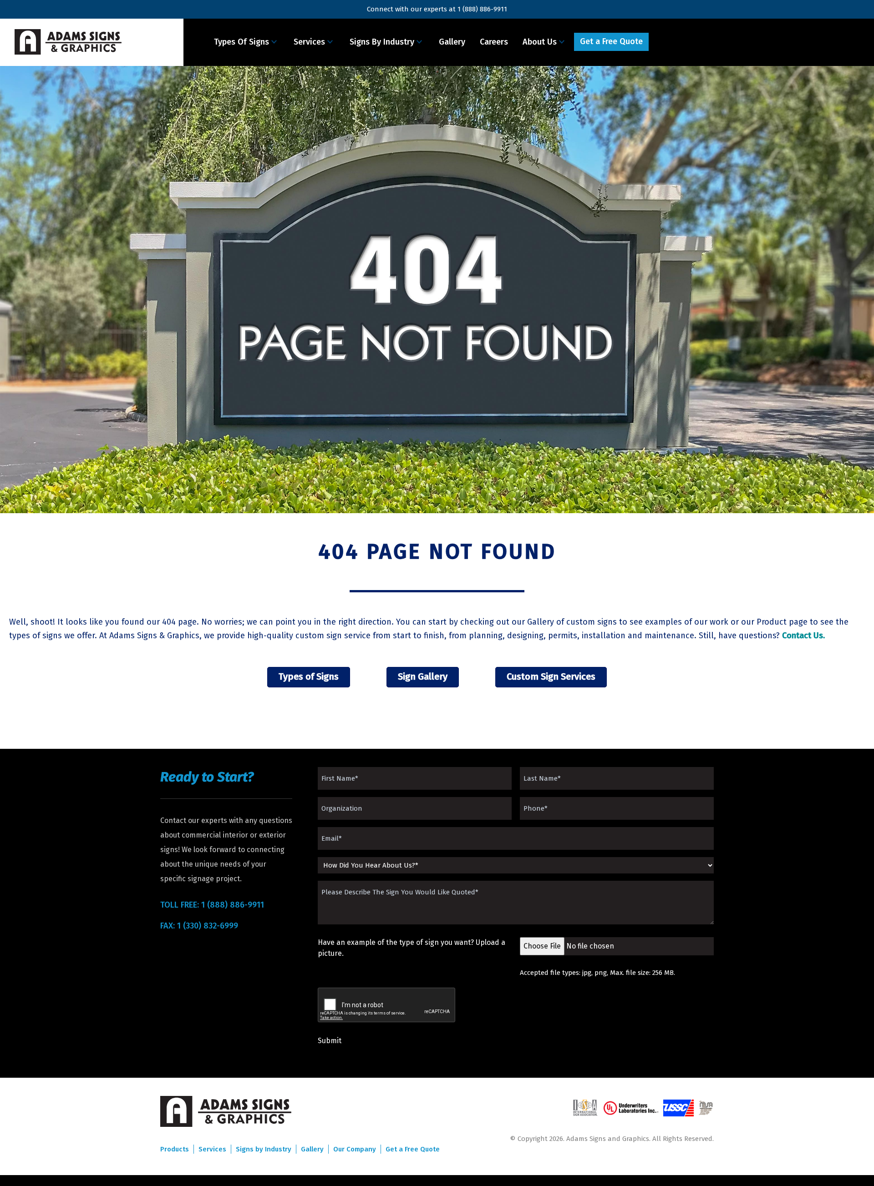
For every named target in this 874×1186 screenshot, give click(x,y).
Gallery (452, 42)
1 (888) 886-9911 (482, 9)
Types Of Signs (241, 42)
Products (174, 1149)
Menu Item (675, 42)
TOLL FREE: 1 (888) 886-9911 (212, 905)
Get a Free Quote (611, 41)
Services (309, 42)
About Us (540, 42)
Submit (329, 1040)
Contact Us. (803, 636)
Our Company (354, 1149)
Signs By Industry (382, 42)
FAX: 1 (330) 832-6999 (199, 926)
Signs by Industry (263, 1149)
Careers (494, 42)
